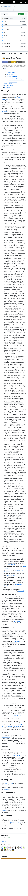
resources (6, 38)
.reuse (5, 24)
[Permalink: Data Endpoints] (1, 750)
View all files (14, 49)
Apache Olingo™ (6, 737)
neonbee (8, 6)
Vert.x (6, 68)
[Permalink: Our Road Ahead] (1, 792)
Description (7, 71)
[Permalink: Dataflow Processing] (1, 594)
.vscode (6, 27)
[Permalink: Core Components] (1, 546)
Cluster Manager (11, 575)
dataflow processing (15, 755)
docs (5, 32)
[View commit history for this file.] (25, 18)
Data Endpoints (13, 81)
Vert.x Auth (21, 591)
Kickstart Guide (9, 783)
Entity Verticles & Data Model (16, 80)
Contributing (7, 87)
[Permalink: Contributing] (1, 815)
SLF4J (7, 137)
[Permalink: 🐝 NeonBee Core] (1, 58)
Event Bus (16, 641)
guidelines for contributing (14, 822)
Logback (22, 137)
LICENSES (6, 29)
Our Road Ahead (8, 85)
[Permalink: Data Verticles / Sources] (1, 627)
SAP (4, 6)
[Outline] (26, 53)
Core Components (11, 74)
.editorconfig (7, 46)
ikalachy (6, 18)
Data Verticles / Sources (15, 78)
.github (5, 21)
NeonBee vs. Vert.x (11, 72)
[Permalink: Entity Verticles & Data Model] (1, 703)
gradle (5, 35)
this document (17, 621)
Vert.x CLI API (11, 564)
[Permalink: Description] (1, 91)
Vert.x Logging (18, 584)
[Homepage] (14, 2)
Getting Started (8, 83)
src (4, 40)
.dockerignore (7, 43)
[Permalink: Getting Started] (1, 780)
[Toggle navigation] (2, 2)
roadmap (4, 810)
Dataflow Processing (12, 76)
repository (7, 789)
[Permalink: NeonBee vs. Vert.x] (1, 150)
